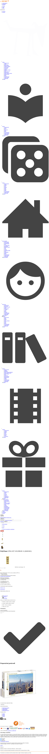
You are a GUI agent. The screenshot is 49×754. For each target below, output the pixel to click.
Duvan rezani (6, 64)
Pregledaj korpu (8, 517)
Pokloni (5, 492)
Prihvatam (7, 741)
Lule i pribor (6, 68)
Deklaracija (5, 596)
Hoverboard (6, 506)
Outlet (3, 7)
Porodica (5, 434)
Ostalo (5, 190)
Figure (5, 188)
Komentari (5, 598)
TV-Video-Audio (6, 245)
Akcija (3, 8)
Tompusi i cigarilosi (7, 66)
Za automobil (6, 252)
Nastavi (1, 745)
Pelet (5, 244)
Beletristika (6, 371)
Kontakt (3, 714)
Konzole (5, 187)
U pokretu (5, 309)
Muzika (5, 432)
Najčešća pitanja (4, 709)
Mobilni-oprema (6, 74)
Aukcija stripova (6, 133)
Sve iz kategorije (6, 76)
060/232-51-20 (2, 587)
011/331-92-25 (2, 589)
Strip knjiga (6, 129)
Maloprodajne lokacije (5, 710)
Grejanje (5, 249)
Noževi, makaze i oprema (8, 73)
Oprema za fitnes (6, 503)
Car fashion (4, 512)
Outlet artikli (6, 78)
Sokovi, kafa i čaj (6, 71)
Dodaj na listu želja (4, 574)
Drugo (5, 435)
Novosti (3, 715)
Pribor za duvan (6, 65)
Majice (5, 131)
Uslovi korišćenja (5, 708)
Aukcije (3, 511)
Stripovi (5, 128)
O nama (3, 713)
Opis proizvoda (5, 595)
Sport (5, 433)
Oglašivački (3, 740)
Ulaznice (5, 431)
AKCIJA (3, 12)
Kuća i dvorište (6, 242)
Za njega (5, 494)
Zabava (5, 184)
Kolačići (3, 716)
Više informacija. (3, 741)
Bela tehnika (6, 246)
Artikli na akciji (6, 77)
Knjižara (5, 370)
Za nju (5, 493)
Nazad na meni (6, 127)
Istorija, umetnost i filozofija (8, 372)
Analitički (2, 739)
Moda (5, 311)
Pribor (5, 130)
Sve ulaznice (6, 436)
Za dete (5, 495)
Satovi (5, 322)
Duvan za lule (6, 67)
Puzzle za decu (6, 308)
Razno (5, 251)
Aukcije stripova (4, 3)
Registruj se (2, 521)
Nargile (5, 70)
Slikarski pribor (6, 377)
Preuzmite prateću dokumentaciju (5, 576)
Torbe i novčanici (6, 320)
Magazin (3, 4)
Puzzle (5, 189)
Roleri (5, 504)
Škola (5, 374)
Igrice (5, 186)
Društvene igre (6, 72)
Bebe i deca (6, 306)
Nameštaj (5, 312)
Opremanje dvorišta (7, 250)
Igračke (5, 185)
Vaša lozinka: (6, 520)
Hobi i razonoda (6, 376)
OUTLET (3, 11)
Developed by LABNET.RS (11, 730)
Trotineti (5, 505)
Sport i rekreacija (5, 499)
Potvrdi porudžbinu (3, 517)
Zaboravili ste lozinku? (8, 520)
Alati (5, 248)
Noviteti (3, 6)
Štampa (5, 75)
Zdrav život (6, 375)
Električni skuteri (6, 507)
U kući (5, 310)
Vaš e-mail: (2, 519)
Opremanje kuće (6, 243)
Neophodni (3, 738)
